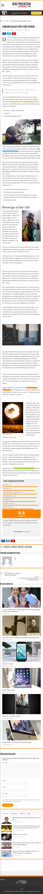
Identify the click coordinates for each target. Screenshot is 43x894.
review (21, 547)
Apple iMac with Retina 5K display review (16, 742)
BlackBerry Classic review (11, 716)
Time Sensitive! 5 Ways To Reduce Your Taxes (12, 573)
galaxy (7, 547)
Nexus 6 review (7, 664)
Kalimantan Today (9, 30)
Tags (28, 813)
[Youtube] (22, 889)
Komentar (5, 762)
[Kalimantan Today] (21, 4)
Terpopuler (5, 813)
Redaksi (2, 879)
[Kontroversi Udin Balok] (6, 837)
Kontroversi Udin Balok (19, 834)
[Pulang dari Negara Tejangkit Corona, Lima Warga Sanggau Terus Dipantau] (6, 853)
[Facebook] (20, 889)
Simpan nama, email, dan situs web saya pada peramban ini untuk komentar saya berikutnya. (21, 800)
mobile (14, 547)
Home (2, 21)
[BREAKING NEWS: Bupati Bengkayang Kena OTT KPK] (6, 820)
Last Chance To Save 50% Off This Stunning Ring (29, 578)
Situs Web (5, 793)
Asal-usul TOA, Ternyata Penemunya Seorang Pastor (21, 638)
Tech (7, 21)
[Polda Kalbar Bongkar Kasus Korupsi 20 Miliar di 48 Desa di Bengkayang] (6, 845)
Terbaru (22, 813)
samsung (28, 547)
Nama (4, 780)
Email (4, 787)
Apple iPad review (8, 690)
